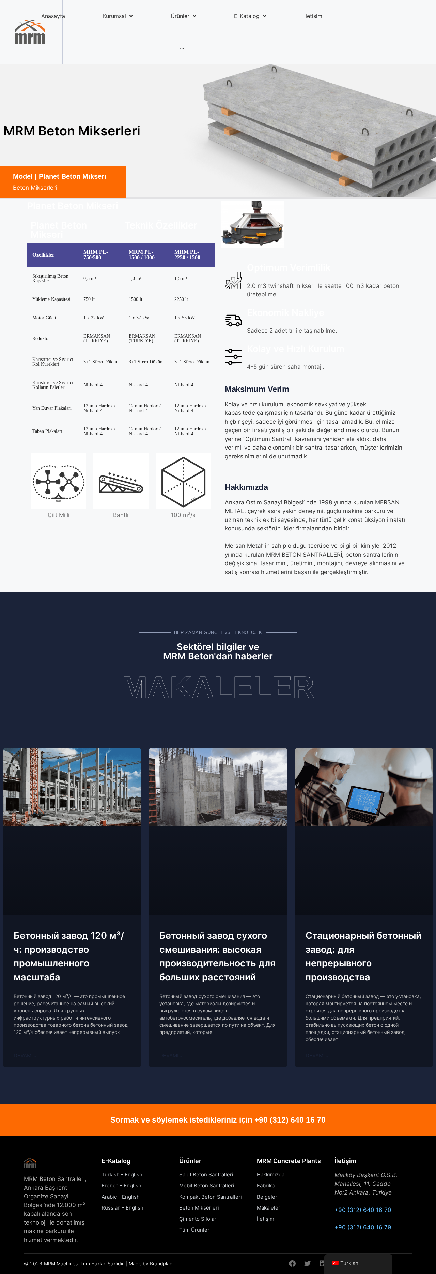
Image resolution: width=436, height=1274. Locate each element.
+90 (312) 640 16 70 (362, 1209)
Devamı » (25, 1055)
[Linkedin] (323, 1264)
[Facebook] (292, 1264)
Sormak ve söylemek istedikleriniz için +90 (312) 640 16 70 (218, 1119)
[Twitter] (307, 1264)
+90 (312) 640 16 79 (362, 1227)
